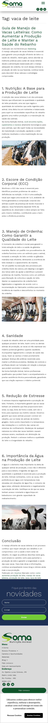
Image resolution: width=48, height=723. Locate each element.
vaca (27, 578)
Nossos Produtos (9, 651)
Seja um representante (11, 666)
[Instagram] (41, 9)
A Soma (5, 648)
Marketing (32, 49)
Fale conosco (7, 663)
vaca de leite (35, 578)
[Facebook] (37, 9)
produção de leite (16, 578)
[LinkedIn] (44, 9)
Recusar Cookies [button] (14, 715)
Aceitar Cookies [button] (33, 715)
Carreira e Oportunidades (12, 654)
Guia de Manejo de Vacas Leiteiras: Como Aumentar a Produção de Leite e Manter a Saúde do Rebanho (22, 36)
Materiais (5, 657)
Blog (4, 660)
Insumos (17, 573)
